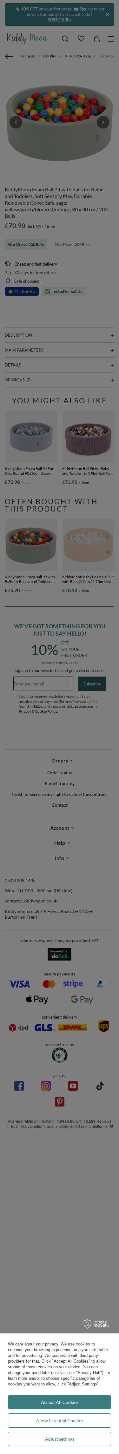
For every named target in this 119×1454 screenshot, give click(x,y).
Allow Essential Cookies (59, 1420)
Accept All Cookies (59, 1402)
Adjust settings (59, 1439)
